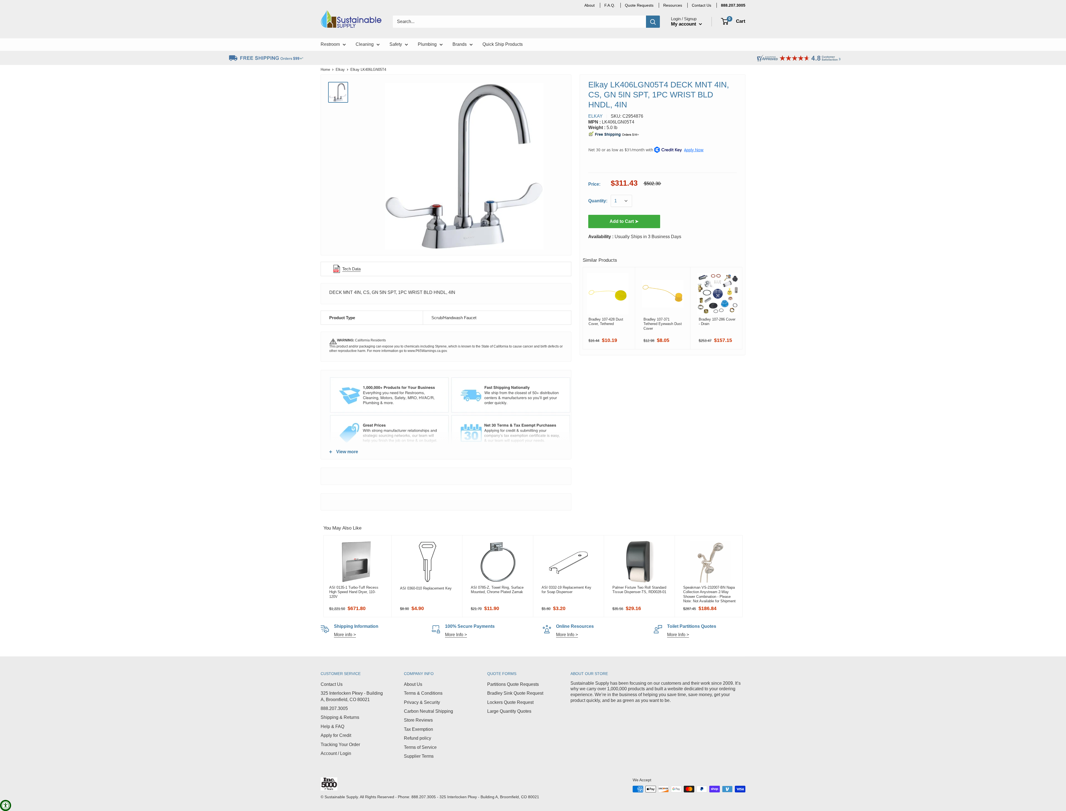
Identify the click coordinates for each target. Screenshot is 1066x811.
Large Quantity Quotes (509, 711)
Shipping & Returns (340, 717)
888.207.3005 (334, 708)
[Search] (653, 22)
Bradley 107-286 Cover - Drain (717, 321)
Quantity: (597, 200)
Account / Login (336, 753)
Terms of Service (420, 747)
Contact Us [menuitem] (701, 5)
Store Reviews (418, 720)
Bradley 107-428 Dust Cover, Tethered (606, 321)
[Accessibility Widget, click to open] (5, 805)
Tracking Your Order (340, 744)
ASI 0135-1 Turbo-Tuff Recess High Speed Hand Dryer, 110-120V (353, 592)
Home (325, 69)
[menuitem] (733, 5)
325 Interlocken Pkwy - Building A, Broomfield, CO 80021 (352, 696)
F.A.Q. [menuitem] (609, 5)
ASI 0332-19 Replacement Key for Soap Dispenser (566, 589)
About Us (413, 684)
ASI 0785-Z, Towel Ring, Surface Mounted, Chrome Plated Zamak (497, 589)
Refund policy (417, 738)
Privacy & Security (422, 702)
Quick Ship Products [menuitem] (502, 44)
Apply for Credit (336, 735)
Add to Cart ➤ (624, 221)
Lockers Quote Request (510, 702)
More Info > (456, 634)
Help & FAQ (332, 726)
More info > (345, 634)
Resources (672, 5)
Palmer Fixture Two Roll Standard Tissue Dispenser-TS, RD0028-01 (639, 589)
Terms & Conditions (423, 693)
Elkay (340, 69)
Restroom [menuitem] (330, 44)
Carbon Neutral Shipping (428, 711)
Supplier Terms (419, 756)
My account (684, 24)
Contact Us (332, 684)
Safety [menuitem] (395, 44)
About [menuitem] (589, 5)
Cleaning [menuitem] (365, 44)
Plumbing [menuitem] (427, 44)
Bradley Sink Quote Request (515, 693)
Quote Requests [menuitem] (639, 5)
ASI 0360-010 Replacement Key (426, 588)
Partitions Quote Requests (513, 684)
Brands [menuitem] (459, 44)
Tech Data (351, 268)
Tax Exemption (418, 729)
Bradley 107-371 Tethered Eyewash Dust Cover (662, 324)
